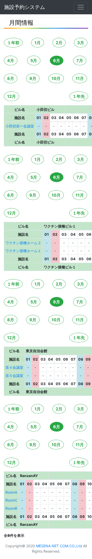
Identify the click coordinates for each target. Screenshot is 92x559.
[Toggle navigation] (81, 7)
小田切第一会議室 (19, 126)
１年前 (13, 42)
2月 (59, 42)
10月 (56, 78)
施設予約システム (24, 7)
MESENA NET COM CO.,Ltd (59, 546)
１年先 (79, 96)
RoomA (11, 492)
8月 (10, 78)
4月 (10, 60)
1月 (37, 42)
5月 (33, 60)
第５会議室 (14, 375)
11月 (80, 78)
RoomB (11, 508)
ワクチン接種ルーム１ (23, 250)
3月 (80, 42)
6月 (56, 60)
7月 (79, 60)
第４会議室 (14, 367)
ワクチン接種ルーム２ (23, 243)
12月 (11, 96)
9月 (32, 78)
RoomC (11, 500)
